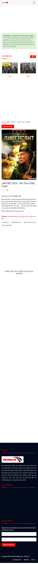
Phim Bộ (26, 560)
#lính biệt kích (5, 222)
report (33, 53)
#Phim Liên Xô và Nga (29, 222)
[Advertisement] (19, 100)
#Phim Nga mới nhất (6, 225)
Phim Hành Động (12, 216)
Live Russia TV (17, 560)
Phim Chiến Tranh (23, 216)
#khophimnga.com (16, 222)
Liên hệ (33, 560)
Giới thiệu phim (7, 126)
